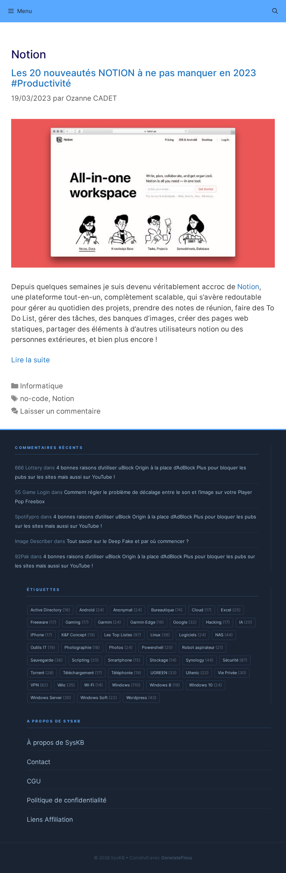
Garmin (109, 622)
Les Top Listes (122, 634)
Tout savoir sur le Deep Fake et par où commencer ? (128, 541)
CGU (34, 781)
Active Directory (50, 609)
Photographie (82, 647)
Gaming (77, 622)
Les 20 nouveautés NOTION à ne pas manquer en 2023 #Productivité (133, 78)
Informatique (41, 386)
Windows (126, 685)
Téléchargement (82, 672)
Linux (160, 634)
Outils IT (43, 647)
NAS (224, 634)
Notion (248, 286)
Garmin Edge (147, 622)
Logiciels (192, 634)
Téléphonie (126, 672)
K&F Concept (78, 634)
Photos (121, 647)
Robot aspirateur (202, 647)
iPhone (41, 634)
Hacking (218, 622)
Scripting (85, 660)
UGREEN (163, 672)
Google (185, 622)
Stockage (163, 660)
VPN (39, 685)
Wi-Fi (93, 685)
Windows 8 (165, 685)
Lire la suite (30, 360)
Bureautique (166, 609)
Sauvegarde (47, 660)
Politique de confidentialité (67, 800)
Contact (38, 762)
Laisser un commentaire (60, 411)
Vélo (66, 685)
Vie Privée (232, 672)
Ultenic (197, 672)
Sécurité (235, 660)
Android (91, 609)
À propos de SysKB (55, 742)
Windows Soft (98, 697)
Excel (231, 609)
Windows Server (51, 697)
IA (245, 622)
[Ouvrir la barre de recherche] (275, 11)
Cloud (202, 609)
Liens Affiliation (50, 819)
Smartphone (124, 660)
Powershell (157, 647)
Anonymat (127, 609)
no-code (34, 398)
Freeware (43, 622)
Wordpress (141, 697)
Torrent (42, 672)
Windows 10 (205, 685)
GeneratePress (176, 857)
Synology (199, 660)
